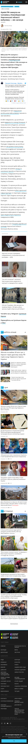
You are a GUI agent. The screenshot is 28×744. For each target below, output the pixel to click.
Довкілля (3, 669)
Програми (4, 708)
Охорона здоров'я (20, 669)
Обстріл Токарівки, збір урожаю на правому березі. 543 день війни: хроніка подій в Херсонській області (13, 307)
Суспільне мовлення (7, 701)
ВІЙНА (16, 650)
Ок (14, 740)
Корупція (17, 659)
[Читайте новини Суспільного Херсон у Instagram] (5, 723)
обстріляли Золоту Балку (14, 147)
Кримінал (3, 662)
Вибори (3, 667)
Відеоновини (5, 691)
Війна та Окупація (5, 8)
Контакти (4, 698)
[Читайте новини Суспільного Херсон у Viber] (10, 723)
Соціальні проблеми (21, 686)
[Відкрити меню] (26, 2)
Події (2, 659)
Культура (17, 662)
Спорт (2, 688)
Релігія (17, 683)
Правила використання (19, 701)
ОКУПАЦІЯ (3, 650)
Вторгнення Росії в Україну (7, 6)
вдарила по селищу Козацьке (15, 122)
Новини (3, 646)
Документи (18, 705)
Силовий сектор (6, 681)
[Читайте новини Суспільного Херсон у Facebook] (2, 723)
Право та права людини (5, 678)
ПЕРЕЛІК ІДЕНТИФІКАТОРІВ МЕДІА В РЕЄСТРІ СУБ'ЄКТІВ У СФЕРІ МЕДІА (19, 711)
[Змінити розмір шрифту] (26, 29)
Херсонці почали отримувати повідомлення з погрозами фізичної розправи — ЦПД (13, 255)
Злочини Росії (5, 686)
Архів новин (18, 698)
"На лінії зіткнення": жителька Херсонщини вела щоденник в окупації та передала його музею (12, 281)
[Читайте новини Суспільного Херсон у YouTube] (7, 723)
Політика (3, 683)
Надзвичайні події (20, 667)
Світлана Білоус (8, 25)
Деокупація (4, 652)
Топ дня (17, 691)
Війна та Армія (19, 688)
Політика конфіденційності (6, 705)
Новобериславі (14, 60)
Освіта (16, 664)
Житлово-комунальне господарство (5, 673)
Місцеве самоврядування (20, 678)
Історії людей (19, 681)
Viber (4, 323)
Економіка (4, 664)
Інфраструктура (19, 672)
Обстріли (17, 6)
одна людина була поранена (11, 215)
